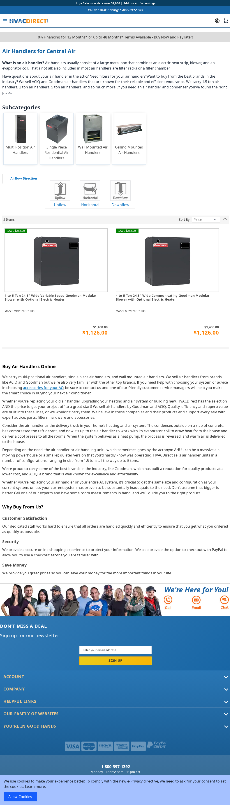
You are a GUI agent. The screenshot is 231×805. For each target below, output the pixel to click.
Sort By (184, 219)
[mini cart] (226, 20)
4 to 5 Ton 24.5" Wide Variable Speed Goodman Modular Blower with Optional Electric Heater (50, 297)
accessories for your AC (43, 387)
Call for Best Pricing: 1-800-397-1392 (115, 10)
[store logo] (28, 20)
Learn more (35, 786)
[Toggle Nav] (5, 20)
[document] (115, 790)
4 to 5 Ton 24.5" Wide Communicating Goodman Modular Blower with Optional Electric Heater (162, 297)
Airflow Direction (23, 178)
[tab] (23, 179)
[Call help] (168, 602)
